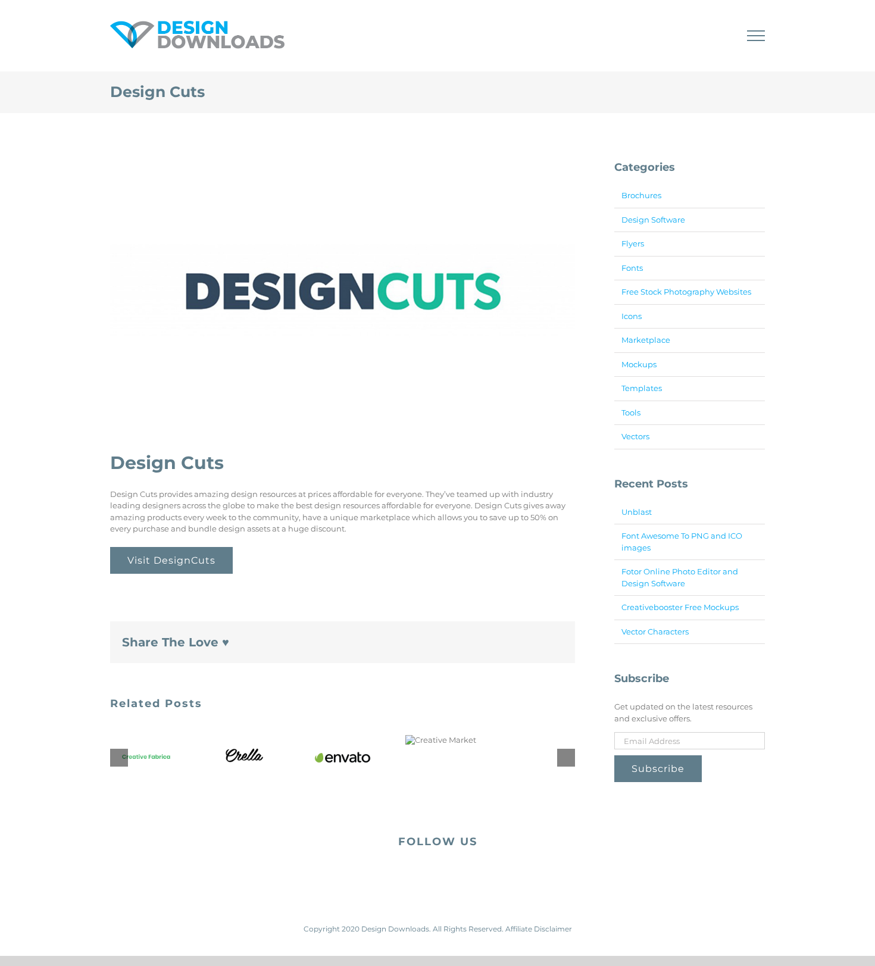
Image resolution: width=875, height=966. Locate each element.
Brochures (641, 195)
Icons (631, 316)
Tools (630, 412)
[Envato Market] (343, 757)
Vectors (635, 436)
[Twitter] (447, 874)
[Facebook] (427, 874)
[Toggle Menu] (756, 35)
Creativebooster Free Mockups (680, 607)
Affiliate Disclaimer (538, 928)
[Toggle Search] (715, 35)
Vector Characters (655, 631)
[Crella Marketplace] (244, 755)
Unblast (636, 512)
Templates (641, 388)
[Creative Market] (440, 740)
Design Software (653, 219)
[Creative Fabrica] (146, 757)
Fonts (632, 268)
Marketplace (645, 340)
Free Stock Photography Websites (686, 291)
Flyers (632, 243)
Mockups (639, 364)
